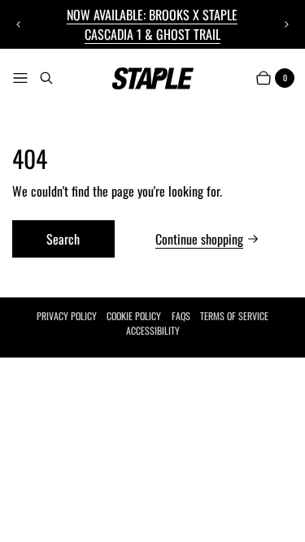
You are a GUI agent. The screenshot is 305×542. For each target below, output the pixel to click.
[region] (152, 24)
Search (63, 239)
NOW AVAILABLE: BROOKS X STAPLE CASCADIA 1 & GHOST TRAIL (152, 24)
